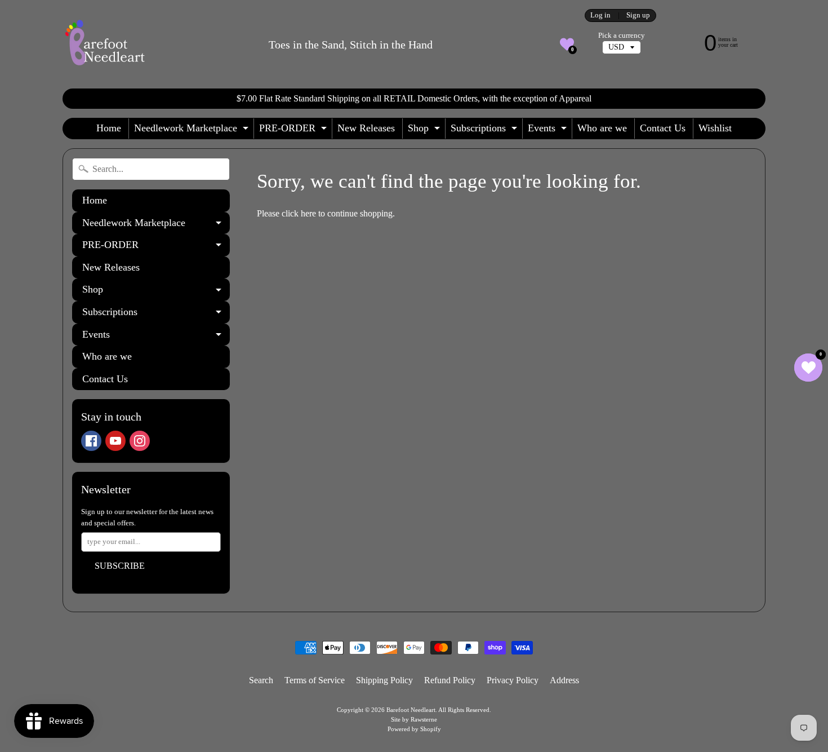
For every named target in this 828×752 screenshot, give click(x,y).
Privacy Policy (512, 680)
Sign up (638, 15)
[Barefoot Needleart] (105, 44)
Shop (425, 130)
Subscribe (120, 565)
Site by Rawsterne (414, 719)
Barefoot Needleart (410, 709)
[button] (567, 44)
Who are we (602, 128)
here (308, 213)
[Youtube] (115, 441)
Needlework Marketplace (192, 130)
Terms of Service (314, 680)
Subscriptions (485, 130)
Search (261, 680)
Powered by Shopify (414, 729)
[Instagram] (140, 441)
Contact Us (662, 128)
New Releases (366, 128)
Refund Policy (449, 680)
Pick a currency (621, 35)
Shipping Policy (384, 680)
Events (548, 130)
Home (108, 128)
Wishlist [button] (715, 128)
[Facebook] (91, 441)
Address (564, 680)
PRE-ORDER (294, 130)
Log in (600, 15)
